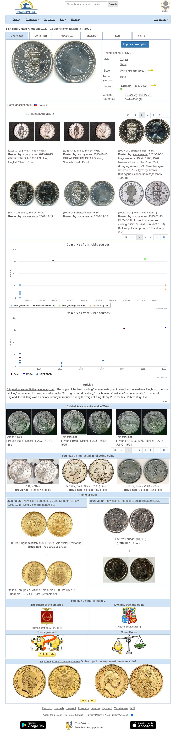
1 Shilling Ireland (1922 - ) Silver (142, 486)
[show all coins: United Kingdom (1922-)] (152, 70)
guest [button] (165, 10)
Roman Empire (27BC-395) (47, 627)
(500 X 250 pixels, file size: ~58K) (136, 150)
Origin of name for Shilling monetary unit (30, 389)
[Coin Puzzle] (47, 643)
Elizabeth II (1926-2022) (134, 85)
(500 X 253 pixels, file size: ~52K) (81, 212)
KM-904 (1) (145, 95)
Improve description (135, 44)
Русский (42, 105)
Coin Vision (82, 723)
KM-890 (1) (131, 95)
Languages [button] (160, 19)
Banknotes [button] (31, 19)
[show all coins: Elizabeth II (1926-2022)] (155, 85)
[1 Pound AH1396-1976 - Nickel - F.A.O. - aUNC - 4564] (141, 422)
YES (84, 700)
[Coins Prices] (129, 644)
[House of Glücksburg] (129, 615)
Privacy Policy (94, 714)
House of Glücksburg (129, 626)
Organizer (49, 19)
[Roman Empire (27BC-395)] (47, 616)
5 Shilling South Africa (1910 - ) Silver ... (87, 486)
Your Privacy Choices (116, 714)
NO (92, 700)
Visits (141, 35)
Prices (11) (66, 35)
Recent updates (88, 494)
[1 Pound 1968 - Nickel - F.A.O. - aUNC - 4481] (31, 422)
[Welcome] (26, 6)
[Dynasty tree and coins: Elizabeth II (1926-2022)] (122, 89)
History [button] (75, 19)
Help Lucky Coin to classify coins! (60, 661)
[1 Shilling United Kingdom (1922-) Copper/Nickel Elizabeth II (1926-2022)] (34, 131)
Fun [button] (62, 19)
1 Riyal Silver (33, 486)
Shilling (127, 53)
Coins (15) (41, 35)
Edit (117, 35)
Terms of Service (74, 714)
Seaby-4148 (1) (133, 99)
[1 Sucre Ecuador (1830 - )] (129, 520)
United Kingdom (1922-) (133, 70)
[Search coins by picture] (69, 725)
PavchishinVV (140, 154)
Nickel (123, 64)
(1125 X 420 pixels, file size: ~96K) (27, 150)
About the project (52, 714)
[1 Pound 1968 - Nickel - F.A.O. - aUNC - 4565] (86, 422)
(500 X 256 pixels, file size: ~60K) (26, 212)
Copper (124, 59)
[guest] (166, 4)
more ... (166, 401)
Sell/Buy (92, 35)
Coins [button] (16, 19)
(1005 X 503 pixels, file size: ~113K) (137, 212)
